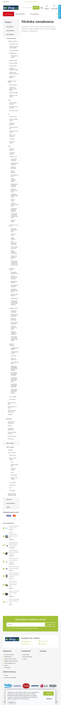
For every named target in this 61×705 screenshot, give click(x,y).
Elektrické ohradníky (11, 344)
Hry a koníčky (12, 482)
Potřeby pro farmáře (12, 149)
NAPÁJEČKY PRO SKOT (14, 160)
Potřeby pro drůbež (12, 41)
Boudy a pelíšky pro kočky (13, 103)
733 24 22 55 (44, 641)
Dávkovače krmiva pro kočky (13, 107)
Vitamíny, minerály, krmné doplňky (13, 47)
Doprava (6, 665)
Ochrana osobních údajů (10, 677)
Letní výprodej (9, 26)
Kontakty (25, 659)
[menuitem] (8, 14)
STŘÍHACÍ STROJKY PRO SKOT (14, 191)
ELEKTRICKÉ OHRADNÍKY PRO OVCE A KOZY (14, 379)
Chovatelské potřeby (11, 38)
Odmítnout (49, 699)
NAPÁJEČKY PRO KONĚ (14, 311)
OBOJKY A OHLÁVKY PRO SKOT (14, 205)
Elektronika (9, 419)
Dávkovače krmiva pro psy (13, 131)
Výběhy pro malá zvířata (13, 96)
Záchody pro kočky (13, 110)
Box (12, 462)
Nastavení (11, 702)
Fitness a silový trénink (12, 458)
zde (28, 699)
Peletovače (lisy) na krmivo (12, 407)
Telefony (10, 425)
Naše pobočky (6, 1)
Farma (9, 146)
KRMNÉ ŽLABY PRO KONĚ (14, 315)
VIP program (7, 667)
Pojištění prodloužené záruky (11, 661)
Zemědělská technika (12, 153)
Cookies (6, 675)
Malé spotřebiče (10, 34)
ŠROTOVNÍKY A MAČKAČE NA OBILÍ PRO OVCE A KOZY (14, 263)
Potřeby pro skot (13, 156)
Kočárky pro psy (13, 116)
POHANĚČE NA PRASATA (14, 286)
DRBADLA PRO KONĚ (13, 319)
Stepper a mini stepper (14, 478)
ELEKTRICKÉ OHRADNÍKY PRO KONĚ (14, 386)
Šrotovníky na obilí (13, 44)
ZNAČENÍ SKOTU (13, 221)
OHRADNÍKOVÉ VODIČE (15, 352)
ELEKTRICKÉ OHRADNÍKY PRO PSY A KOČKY (14, 391)
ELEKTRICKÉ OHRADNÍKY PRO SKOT (14, 374)
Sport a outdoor (10, 447)
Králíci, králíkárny (13, 85)
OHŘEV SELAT (14, 298)
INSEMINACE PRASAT (14, 282)
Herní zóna (9, 499)
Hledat (36, 7)
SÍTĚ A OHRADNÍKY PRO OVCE (14, 243)
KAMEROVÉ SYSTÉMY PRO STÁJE (14, 196)
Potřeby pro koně (13, 308)
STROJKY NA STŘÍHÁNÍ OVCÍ (14, 257)
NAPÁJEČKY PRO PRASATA (14, 273)
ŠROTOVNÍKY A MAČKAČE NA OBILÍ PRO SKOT (14, 215)
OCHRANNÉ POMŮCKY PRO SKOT (14, 210)
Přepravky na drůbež (12, 77)
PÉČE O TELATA (13, 200)
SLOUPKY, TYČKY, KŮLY (14, 359)
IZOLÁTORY (14, 356)
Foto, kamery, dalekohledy (11, 429)
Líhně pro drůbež (13, 63)
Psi (8, 114)
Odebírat (49, 624)
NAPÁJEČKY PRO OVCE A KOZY (14, 230)
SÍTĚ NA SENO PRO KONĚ (14, 323)
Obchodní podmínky (9, 654)
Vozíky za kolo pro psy (13, 127)
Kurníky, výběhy (13, 66)
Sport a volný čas (12, 452)
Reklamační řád (7, 656)
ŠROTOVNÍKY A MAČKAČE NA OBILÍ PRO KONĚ (14, 338)
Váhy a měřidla (12, 396)
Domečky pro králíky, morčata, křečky (13, 89)
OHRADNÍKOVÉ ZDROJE (15, 348)
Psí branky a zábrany (12, 142)
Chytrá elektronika (12, 436)
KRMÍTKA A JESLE (14, 234)
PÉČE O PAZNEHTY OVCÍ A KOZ (14, 252)
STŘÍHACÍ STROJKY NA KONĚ (14, 328)
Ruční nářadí (12, 399)
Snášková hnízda (13, 60)
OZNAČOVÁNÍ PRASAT (14, 295)
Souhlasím (48, 693)
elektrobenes (27, 644)
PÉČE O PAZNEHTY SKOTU (13, 180)
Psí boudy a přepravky (12, 124)
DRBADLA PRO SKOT (13, 168)
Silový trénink (14, 475)
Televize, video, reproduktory (11, 422)
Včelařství (10, 414)
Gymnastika (12, 490)
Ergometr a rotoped (13, 469)
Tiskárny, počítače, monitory (12, 433)
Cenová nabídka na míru (9, 663)
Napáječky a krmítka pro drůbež (13, 69)
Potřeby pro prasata (12, 269)
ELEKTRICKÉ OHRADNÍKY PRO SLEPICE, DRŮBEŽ (14, 368)
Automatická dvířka (13, 50)
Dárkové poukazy (10, 503)
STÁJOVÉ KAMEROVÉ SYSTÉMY (14, 333)
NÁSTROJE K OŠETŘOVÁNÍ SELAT (14, 291)
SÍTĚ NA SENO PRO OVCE (14, 247)
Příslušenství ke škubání (14, 56)
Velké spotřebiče (10, 30)
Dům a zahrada (10, 443)
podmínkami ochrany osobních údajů (29, 628)
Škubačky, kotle (13, 53)
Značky (8, 507)
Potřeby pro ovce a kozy (13, 225)
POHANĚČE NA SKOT (14, 175)
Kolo (10, 487)
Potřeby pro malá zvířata (12, 81)
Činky (12, 472)
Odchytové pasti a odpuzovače (12, 411)
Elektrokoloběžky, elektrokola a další (12, 494)
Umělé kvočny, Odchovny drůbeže (13, 73)
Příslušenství (11, 439)
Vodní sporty (12, 485)
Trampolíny (10, 450)
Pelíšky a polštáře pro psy (13, 120)
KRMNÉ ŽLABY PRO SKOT (14, 164)
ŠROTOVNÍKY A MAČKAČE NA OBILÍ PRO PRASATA (14, 303)
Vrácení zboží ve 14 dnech (10, 659)
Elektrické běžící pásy (14, 465)
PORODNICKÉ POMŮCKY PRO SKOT (14, 185)
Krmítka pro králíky (13, 92)
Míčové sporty (12, 455)
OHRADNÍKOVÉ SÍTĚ (15, 363)
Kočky (9, 100)
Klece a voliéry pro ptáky (12, 403)
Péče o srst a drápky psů (12, 135)
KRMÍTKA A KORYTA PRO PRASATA (14, 278)
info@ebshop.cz (27, 641)
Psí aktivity (11, 139)
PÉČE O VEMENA (13, 171)
